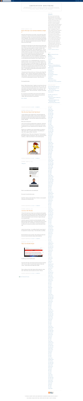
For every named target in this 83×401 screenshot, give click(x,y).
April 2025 (50, 369)
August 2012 (50, 225)
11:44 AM (32, 205)
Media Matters (50, 63)
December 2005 (50, 114)
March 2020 (50, 287)
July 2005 (49, 107)
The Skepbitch (50, 75)
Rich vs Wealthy (24, 98)
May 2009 (50, 171)
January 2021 (50, 300)
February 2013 (50, 233)
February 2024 (50, 349)
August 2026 (50, 388)
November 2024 (50, 362)
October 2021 (50, 312)
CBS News (50, 55)
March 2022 (50, 319)
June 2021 (50, 306)
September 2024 (51, 359)
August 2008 (50, 158)
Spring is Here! (50, 96)
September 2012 (51, 226)
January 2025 (50, 364)
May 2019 (50, 283)
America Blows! (50, 91)
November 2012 (50, 229)
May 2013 (50, 237)
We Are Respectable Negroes (53, 74)
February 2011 (50, 200)
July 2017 (49, 269)
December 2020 (50, 298)
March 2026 (50, 382)
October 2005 (50, 111)
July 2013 (49, 240)
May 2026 (50, 385)
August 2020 (50, 294)
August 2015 (50, 261)
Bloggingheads (50, 78)
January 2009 (50, 165)
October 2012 (50, 228)
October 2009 (50, 178)
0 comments (37, 158)
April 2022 (50, 320)
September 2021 (51, 311)
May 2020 (50, 290)
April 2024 (50, 352)
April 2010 (50, 186)
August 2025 (50, 374)
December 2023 (50, 347)
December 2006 (50, 131)
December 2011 (50, 214)
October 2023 (50, 344)
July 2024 (49, 356)
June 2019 (50, 284)
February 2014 (50, 250)
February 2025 (50, 366)
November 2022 (50, 330)
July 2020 (49, 293)
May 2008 (50, 154)
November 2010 (50, 196)
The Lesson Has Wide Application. (54, 86)
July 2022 (49, 324)
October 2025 (50, 376)
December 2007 (50, 147)
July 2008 (49, 157)
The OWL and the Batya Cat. (53, 94)
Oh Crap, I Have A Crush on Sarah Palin (54, 81)
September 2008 (51, 160)
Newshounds (50, 70)
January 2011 (50, 199)
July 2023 (49, 340)
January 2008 (50, 149)
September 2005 (51, 110)
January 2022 (50, 316)
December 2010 (50, 197)
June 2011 (50, 205)
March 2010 (50, 185)
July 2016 (49, 262)
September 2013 (51, 243)
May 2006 (50, 121)
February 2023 (50, 334)
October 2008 (50, 161)
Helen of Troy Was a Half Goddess (53, 90)
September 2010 (51, 193)
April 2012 (50, 219)
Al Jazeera (50, 77)
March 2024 (50, 351)
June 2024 (50, 355)
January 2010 (50, 182)
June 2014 (50, 255)
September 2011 (51, 210)
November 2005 (50, 113)
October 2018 (50, 276)
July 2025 (49, 373)
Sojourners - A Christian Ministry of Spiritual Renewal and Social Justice (54, 66)
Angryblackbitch (51, 71)
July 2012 (49, 223)
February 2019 (50, 280)
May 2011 (50, 204)
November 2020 (50, 297)
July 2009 (49, 174)
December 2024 (50, 363)
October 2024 (50, 360)
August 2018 (50, 275)
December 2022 (50, 331)
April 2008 (50, 153)
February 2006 (50, 117)
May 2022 (50, 322)
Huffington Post (50, 67)
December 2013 (50, 247)
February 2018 (50, 273)
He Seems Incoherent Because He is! (54, 102)
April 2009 (50, 170)
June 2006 (50, 122)
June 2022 (50, 323)
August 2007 (50, 142)
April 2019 (50, 282)
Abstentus (50, 14)
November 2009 (50, 179)
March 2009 (50, 168)
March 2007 (50, 135)
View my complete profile (53, 49)
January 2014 (50, 248)
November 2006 (50, 129)
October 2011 (50, 211)
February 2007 (50, 134)
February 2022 (50, 318)
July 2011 (49, 207)
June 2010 (50, 189)
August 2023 (50, 341)
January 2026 (50, 380)
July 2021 (49, 308)
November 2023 (50, 345)
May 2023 (50, 338)
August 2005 (50, 109)
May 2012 (50, 221)
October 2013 (50, 244)
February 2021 (50, 301)
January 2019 (50, 279)
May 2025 (50, 370)
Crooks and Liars (51, 69)
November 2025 (50, 377)
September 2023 (51, 342)
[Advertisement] (34, 19)
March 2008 (50, 152)
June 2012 (50, 222)
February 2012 (50, 217)
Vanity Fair (50, 59)
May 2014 (50, 254)
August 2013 (50, 241)
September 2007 (51, 143)
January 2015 (50, 258)
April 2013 (50, 236)
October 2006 (50, 128)
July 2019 (49, 286)
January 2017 (50, 268)
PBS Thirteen (50, 56)
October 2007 (50, 145)
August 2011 (50, 208)
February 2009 (50, 167)
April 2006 (50, 120)
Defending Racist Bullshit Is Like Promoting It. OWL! (53, 100)
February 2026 (50, 381)
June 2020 (50, 291)
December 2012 (50, 230)
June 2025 (50, 371)
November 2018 (50, 277)
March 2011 (50, 201)
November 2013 (50, 246)
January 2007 (50, 132)
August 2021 (50, 309)
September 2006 (51, 127)
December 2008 (50, 164)
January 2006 (50, 116)
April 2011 (50, 203)
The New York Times (51, 58)
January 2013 (50, 232)
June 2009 (50, 172)
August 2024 (50, 358)
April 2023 (50, 337)
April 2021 (50, 304)
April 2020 (50, 288)
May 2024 (50, 353)
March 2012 (50, 218)
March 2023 (50, 335)
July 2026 (49, 387)
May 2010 (50, 187)
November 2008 (50, 163)
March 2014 (50, 251)
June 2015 (50, 259)
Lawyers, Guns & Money (52, 80)
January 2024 (50, 348)
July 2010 (49, 190)
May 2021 (50, 305)
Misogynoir (24, 163)
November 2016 (50, 266)
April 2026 (50, 384)
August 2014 (50, 257)
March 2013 (50, 235)
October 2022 (50, 329)
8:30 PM (32, 158)
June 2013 (50, 239)
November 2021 (50, 313)
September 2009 (51, 176)
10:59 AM (32, 238)
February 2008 (50, 150)
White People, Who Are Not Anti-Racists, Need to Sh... (53, 88)
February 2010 (50, 183)
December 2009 (50, 181)
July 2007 (49, 140)
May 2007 (50, 138)
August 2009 (50, 175)
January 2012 (50, 215)
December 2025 (50, 378)
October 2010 (50, 194)
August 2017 (50, 270)
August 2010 (50, 192)
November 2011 (50, 212)
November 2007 (50, 146)
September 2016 (51, 264)
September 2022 (51, 327)
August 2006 (50, 125)
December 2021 (50, 315)
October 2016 (50, 265)
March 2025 (50, 367)
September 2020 (51, 295)
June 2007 (50, 139)
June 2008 (50, 156)
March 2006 (50, 118)
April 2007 (50, 136)
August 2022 (50, 326)
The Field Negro (51, 73)
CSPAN (49, 62)
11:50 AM (32, 273)
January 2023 (50, 333)
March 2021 (50, 302)
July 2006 (49, 124)
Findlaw (49, 60)
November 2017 (50, 272)
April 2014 (50, 253)
